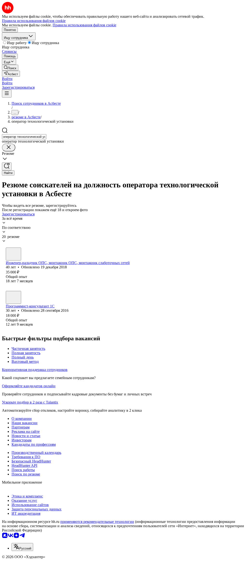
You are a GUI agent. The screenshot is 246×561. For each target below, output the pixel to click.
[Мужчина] (13, 254)
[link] (10, 68)
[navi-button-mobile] (7, 94)
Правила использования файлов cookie (84, 25)
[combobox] (24, 136)
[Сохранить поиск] (7, 166)
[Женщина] (13, 297)
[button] (7, 79)
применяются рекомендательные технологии (97, 522)
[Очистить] (8, 147)
